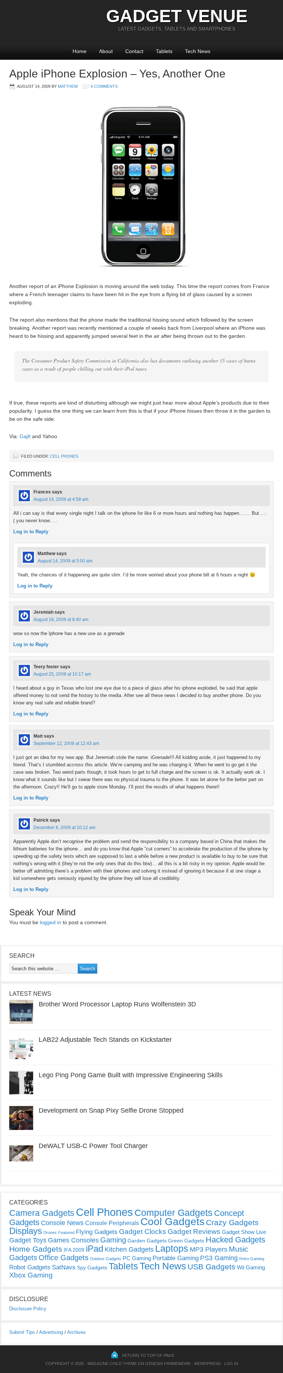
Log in (231, 1363)
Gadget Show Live (244, 1232)
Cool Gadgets (172, 1221)
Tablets (164, 51)
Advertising (51, 1332)
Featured (66, 1232)
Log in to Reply (30, 531)
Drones (50, 1232)
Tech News (197, 51)
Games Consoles (73, 1240)
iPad (94, 1249)
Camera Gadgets (41, 1213)
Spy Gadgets (92, 1267)
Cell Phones (64, 456)
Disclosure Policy (27, 1308)
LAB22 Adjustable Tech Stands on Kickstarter (105, 1039)
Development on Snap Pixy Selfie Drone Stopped (111, 1110)
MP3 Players (208, 1249)
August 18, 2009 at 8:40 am (61, 619)
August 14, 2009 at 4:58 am (61, 499)
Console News (62, 1223)
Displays (25, 1231)
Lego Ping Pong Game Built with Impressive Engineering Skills (131, 1075)
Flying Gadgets (97, 1231)
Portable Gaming (176, 1258)
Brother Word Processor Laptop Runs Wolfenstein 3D (117, 1004)
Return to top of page (148, 1355)
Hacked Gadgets (235, 1239)
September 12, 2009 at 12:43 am (66, 743)
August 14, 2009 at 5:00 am (65, 561)
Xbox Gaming (31, 1275)
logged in (50, 922)
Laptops (171, 1248)
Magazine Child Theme (112, 1363)
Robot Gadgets (29, 1267)
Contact (134, 51)
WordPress (207, 1363)
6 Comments (104, 86)
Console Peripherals (112, 1223)
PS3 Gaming (219, 1258)
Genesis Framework (168, 1363)
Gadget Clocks (142, 1231)
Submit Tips (22, 1332)
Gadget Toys (27, 1240)
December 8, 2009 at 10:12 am (64, 827)
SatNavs (64, 1267)
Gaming (113, 1240)
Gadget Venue (177, 16)
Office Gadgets (63, 1258)
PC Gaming (137, 1258)
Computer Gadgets (173, 1212)
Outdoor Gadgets (105, 1258)
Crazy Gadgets (232, 1222)
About (106, 51)
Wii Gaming (251, 1267)
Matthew (68, 86)
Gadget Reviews (194, 1231)
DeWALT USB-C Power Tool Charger (93, 1146)
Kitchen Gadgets (129, 1249)
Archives (76, 1332)
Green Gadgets (186, 1241)
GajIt (25, 436)
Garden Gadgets (147, 1241)
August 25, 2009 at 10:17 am (62, 674)
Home (80, 51)
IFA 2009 (74, 1250)
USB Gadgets (211, 1266)
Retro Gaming (251, 1258)
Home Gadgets (35, 1249)
